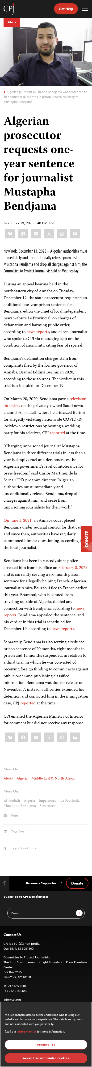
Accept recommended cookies (46, 1058)
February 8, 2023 (73, 568)
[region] (46, 1034)
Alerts (12, 22)
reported (57, 433)
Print (14, 816)
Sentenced (48, 806)
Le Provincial (70, 801)
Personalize (46, 1044)
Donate (77, 883)
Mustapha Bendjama (20, 806)
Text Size (17, 832)
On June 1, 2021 (18, 520)
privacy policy (27, 1031)
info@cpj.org (12, 999)
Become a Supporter (41, 883)
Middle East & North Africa (53, 779)
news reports (37, 332)
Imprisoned (48, 801)
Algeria (22, 779)
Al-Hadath (12, 801)
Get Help (66, 8)
